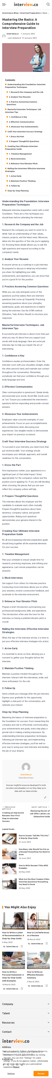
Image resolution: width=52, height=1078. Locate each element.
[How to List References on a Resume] (38, 921)
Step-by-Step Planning (18, 191)
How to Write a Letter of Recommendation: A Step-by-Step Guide (13, 935)
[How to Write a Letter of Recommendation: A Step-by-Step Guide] (13, 921)
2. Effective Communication (21, 122)
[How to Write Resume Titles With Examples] (9, 868)
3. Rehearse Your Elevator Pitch (23, 163)
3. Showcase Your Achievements (23, 127)
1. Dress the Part (16, 136)
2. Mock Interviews (17, 159)
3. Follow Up (14, 186)
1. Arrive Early (15, 176)
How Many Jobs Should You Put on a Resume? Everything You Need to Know (34, 851)
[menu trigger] (5, 4)
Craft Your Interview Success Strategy (25, 132)
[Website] (45, 797)
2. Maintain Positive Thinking (22, 181)
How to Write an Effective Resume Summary (35, 975)
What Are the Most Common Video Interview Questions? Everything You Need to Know (34, 881)
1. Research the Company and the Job (26, 92)
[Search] (48, 4)
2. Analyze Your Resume (20, 97)
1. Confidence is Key (18, 117)
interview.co (13, 34)
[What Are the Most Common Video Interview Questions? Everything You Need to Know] (9, 883)
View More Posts (26, 778)
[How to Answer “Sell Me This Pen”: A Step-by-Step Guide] (9, 838)
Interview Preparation (13, 928)
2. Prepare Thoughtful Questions (24, 141)
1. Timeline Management (20, 154)
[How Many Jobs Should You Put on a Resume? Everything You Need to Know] (9, 853)
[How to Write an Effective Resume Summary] (38, 960)
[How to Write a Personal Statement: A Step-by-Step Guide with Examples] (13, 960)
